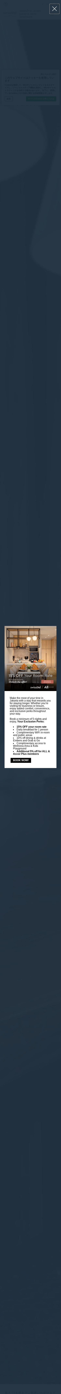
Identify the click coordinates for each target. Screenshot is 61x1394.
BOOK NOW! (21, 760)
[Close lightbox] (54, 9)
